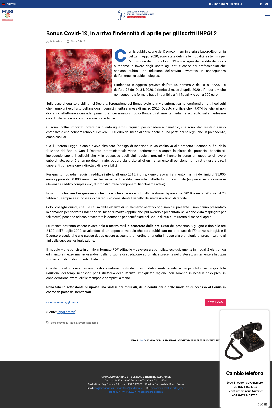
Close (262, 404)
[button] (268, 14)
